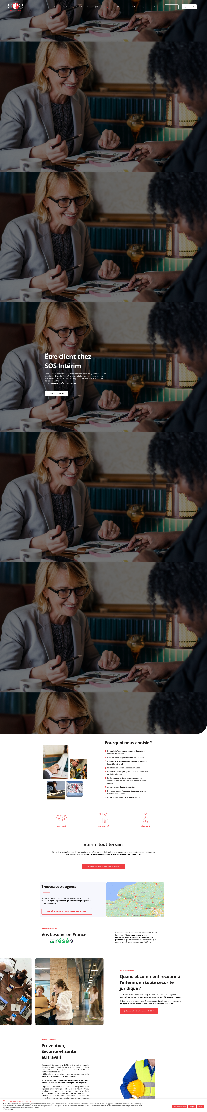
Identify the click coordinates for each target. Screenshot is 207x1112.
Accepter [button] (192, 1107)
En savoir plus (8, 1109)
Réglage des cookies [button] (179, 1107)
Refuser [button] (200, 1107)
